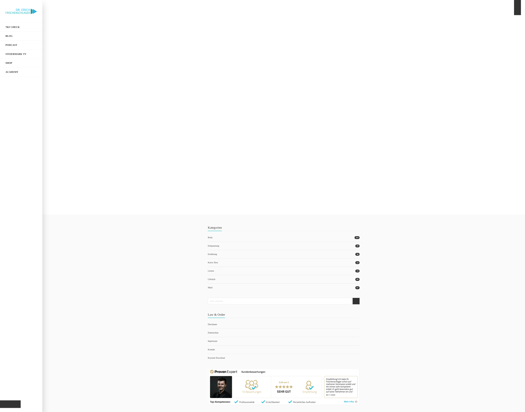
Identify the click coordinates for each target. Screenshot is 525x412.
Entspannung (213, 246)
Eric (218, 188)
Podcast (11, 45)
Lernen (217, 157)
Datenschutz (213, 333)
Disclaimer (212, 324)
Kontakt (211, 349)
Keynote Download (216, 358)
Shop (8, 63)
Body (210, 237)
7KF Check (12, 27)
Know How (213, 262)
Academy (11, 72)
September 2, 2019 (230, 188)
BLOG (9, 36)
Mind (236, 157)
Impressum (212, 341)
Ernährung (212, 254)
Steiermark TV (15, 54)
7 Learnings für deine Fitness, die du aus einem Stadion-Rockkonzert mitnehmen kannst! (281, 161)
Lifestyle (227, 157)
